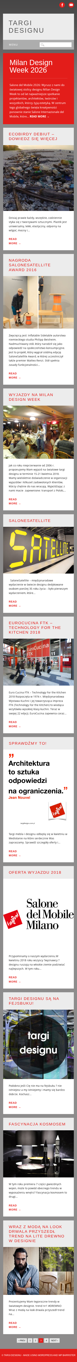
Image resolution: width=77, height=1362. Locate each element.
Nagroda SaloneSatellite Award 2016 (30, 265)
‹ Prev (22, 1340)
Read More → (40, 116)
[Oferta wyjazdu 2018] (38, 947)
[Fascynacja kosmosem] (38, 1175)
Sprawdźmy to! (28, 743)
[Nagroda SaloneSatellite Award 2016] (38, 326)
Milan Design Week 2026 (31, 66)
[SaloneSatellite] (38, 571)
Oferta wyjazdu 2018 (35, 872)
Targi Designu (26, 26)
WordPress (45, 1355)
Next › (54, 1340)
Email (71, 5)
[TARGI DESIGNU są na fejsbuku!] (38, 1076)
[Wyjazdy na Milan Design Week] (38, 456)
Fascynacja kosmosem (37, 1124)
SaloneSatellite (30, 520)
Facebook (62, 5)
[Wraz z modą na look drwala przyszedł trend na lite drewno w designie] (38, 1292)
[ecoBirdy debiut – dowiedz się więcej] (38, 208)
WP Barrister (67, 1355)
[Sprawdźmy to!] (38, 825)
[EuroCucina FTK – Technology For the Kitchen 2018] (38, 683)
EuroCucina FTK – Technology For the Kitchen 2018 (35, 627)
